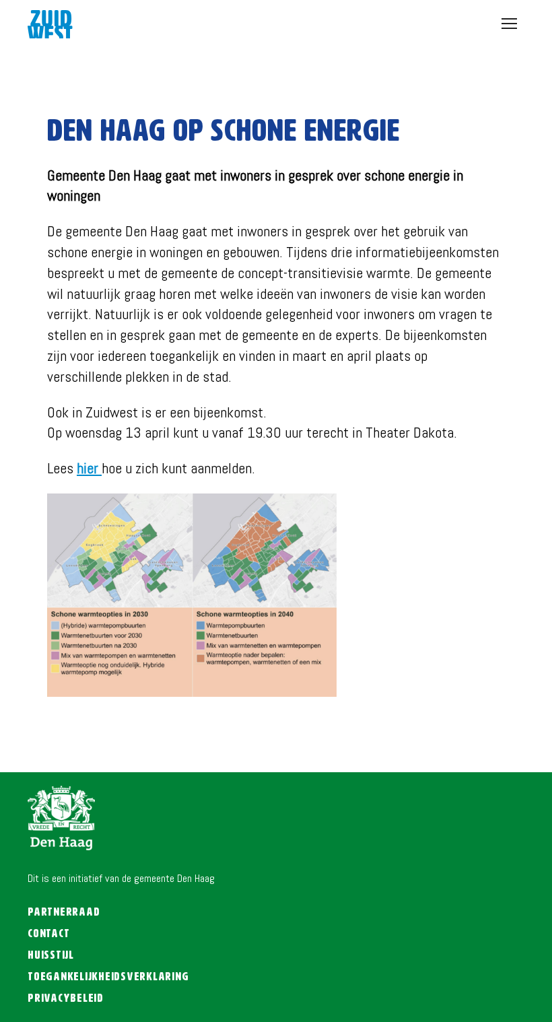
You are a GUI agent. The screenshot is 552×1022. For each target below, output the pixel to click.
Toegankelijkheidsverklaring (108, 977)
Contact (48, 933)
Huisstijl (51, 955)
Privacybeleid (66, 998)
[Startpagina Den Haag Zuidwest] (50, 29)
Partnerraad (64, 912)
